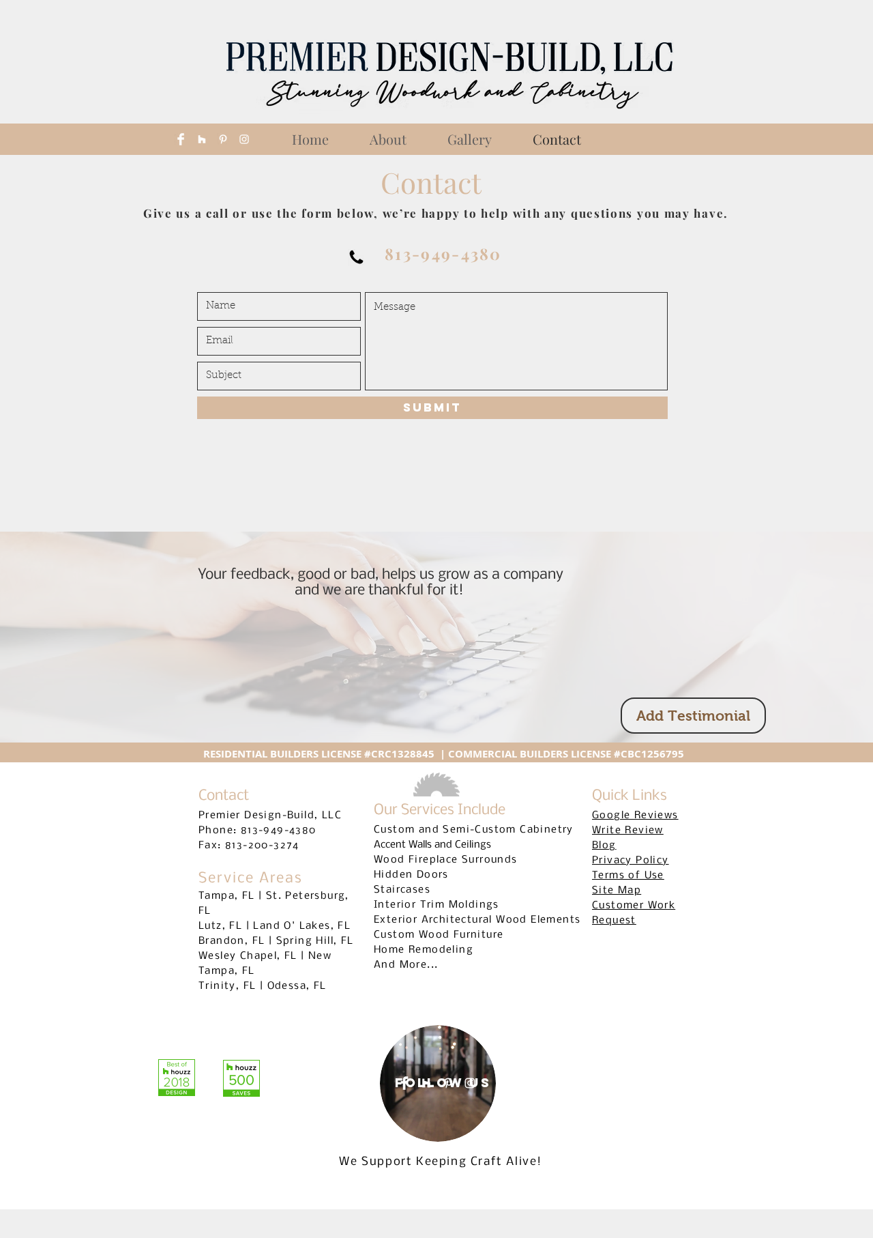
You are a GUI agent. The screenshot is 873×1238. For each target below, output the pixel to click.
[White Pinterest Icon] (223, 139)
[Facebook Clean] (181, 139)
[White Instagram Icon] (244, 139)
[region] (438, 1083)
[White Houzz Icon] (202, 139)
